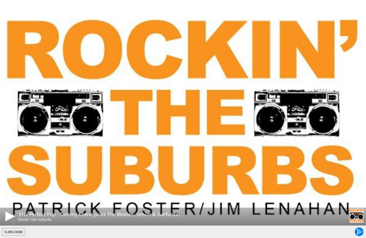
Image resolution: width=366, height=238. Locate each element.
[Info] (9, 8)
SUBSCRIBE (13, 232)
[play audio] (9, 216)
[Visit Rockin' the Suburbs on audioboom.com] (357, 216)
